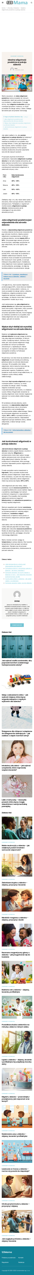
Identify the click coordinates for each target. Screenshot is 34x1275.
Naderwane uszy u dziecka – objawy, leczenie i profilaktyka (14, 1135)
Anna (15, 68)
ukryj (26, 116)
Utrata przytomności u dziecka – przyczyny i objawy (16, 1205)
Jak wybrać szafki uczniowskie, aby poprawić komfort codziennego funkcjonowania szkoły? (17, 662)
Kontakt (20, 1257)
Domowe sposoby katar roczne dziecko (18, 583)
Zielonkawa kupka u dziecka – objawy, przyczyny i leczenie (14, 883)
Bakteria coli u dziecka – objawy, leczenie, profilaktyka (15, 991)
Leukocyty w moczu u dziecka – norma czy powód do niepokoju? (15, 1170)
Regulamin (5, 1262)
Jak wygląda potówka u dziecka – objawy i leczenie (16, 1240)
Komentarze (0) (17, 625)
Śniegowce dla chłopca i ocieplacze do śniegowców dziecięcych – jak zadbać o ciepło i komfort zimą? (17, 733)
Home (3, 8)
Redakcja (21, 1262)
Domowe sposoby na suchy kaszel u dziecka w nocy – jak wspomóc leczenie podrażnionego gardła (18, 575)
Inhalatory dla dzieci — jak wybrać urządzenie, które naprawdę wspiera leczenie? (16, 767)
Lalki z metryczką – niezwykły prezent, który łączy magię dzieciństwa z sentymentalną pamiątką (14, 803)
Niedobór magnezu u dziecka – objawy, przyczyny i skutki (15, 918)
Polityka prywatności (9, 1257)
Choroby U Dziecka (13, 8)
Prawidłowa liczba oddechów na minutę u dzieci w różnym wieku (15, 1025)
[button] (3, 3)
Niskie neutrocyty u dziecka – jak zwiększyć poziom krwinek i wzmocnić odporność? (16, 847)
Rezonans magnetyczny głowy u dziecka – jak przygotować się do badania (16, 954)
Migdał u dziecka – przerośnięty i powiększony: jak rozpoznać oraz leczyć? (16, 1099)
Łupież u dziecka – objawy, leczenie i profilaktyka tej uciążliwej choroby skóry (17, 1061)
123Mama (7, 1252)
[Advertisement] (17, 32)
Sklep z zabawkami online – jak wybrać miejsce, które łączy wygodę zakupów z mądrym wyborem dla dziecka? (15, 698)
